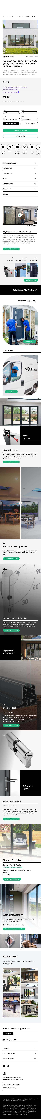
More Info (5, 875)
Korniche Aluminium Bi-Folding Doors (12, 17)
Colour (23, 116)
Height (23, 110)
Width (4, 110)
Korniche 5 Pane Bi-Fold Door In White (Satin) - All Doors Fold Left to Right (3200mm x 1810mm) (27, 17)
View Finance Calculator (12, 879)
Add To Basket (20, 136)
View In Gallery (9, 56)
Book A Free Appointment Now (14, 929)
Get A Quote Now (31, 280)
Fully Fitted (31, 123)
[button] (20, 215)
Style (4, 116)
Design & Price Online (20, 130)
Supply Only (12, 123)
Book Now (8, 1033)
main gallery (7, 964)
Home (4, 17)
